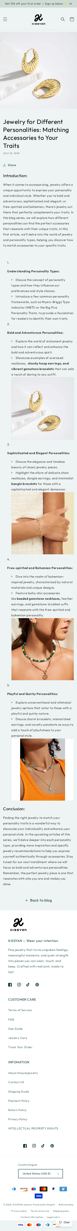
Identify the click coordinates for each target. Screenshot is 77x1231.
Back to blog (41, 900)
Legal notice (53, 1217)
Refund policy (66, 1204)
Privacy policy (19, 1211)
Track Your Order (20, 1047)
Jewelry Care (17, 1038)
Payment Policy (18, 1101)
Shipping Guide (18, 1091)
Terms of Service (20, 1010)
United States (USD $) (37, 1173)
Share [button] (12, 165)
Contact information (32, 1217)
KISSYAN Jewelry (22, 1204)
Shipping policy (61, 1211)
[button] (5, 19)
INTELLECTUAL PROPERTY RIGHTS (33, 1128)
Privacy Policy (17, 1119)
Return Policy (17, 1110)
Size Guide (15, 1029)
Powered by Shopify (44, 1204)
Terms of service (40, 1211)
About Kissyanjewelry (23, 1073)
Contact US (16, 1082)
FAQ (11, 1019)
